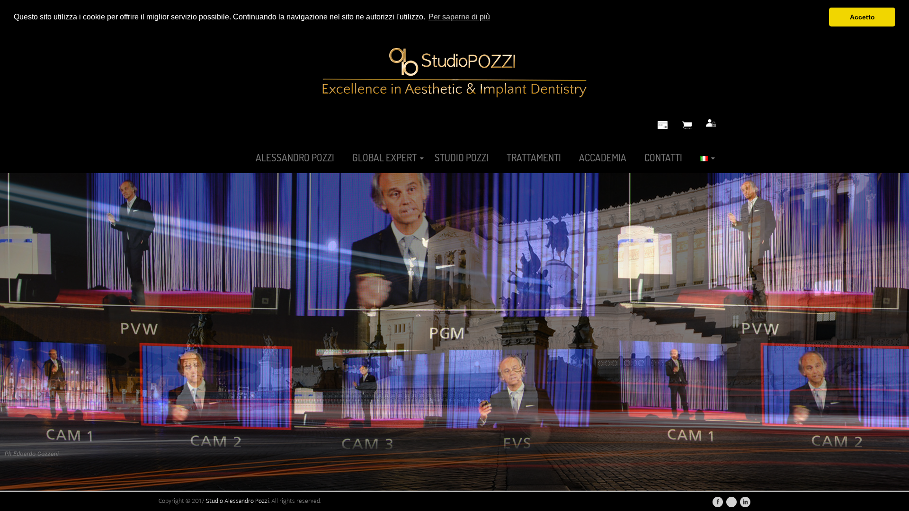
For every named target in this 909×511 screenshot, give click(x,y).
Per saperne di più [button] (459, 17)
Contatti (663, 157)
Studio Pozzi (462, 157)
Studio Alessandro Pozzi (237, 500)
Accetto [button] (862, 17)
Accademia (602, 157)
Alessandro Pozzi (295, 157)
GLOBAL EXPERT (384, 157)
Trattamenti (534, 157)
